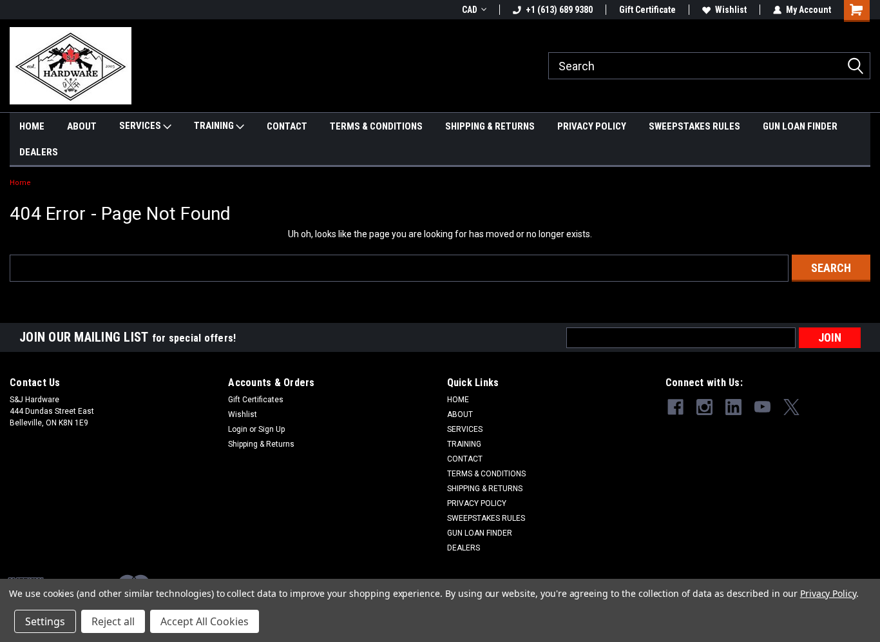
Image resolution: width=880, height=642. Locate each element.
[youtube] (762, 407)
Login (237, 429)
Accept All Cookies (204, 621)
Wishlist (731, 10)
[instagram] (704, 407)
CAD (469, 10)
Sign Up (271, 429)
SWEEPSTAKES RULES (694, 126)
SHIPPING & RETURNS (490, 126)
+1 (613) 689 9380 (559, 10)
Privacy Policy (828, 593)
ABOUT (82, 126)
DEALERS (38, 152)
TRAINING (215, 125)
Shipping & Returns (261, 444)
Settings (45, 621)
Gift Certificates (255, 399)
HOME (31, 126)
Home (20, 183)
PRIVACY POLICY (591, 126)
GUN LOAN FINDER (800, 126)
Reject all (113, 621)
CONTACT (287, 126)
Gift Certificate (647, 10)
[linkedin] (733, 407)
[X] (791, 407)
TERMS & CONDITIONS (376, 126)
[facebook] (675, 407)
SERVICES (141, 125)
